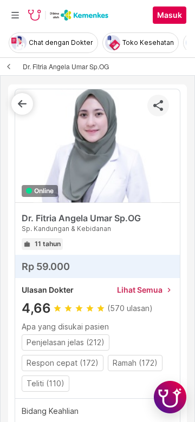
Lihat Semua (145, 289)
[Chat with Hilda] (170, 397)
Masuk (169, 15)
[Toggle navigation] (15, 15)
